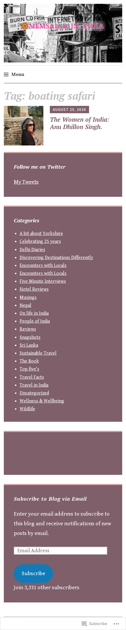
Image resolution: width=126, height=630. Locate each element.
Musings (28, 297)
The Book (29, 361)
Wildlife (27, 409)
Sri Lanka (29, 345)
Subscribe (33, 573)
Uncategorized (34, 393)
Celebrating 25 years (40, 241)
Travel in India (34, 385)
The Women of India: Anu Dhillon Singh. (79, 123)
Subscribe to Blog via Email (50, 498)
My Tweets (26, 182)
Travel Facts (32, 377)
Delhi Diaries (32, 250)
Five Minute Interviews (43, 281)
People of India (35, 321)
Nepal (25, 305)
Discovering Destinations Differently (56, 257)
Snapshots (30, 337)
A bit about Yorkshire (41, 233)
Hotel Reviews (34, 289)
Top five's (29, 369)
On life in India (34, 313)
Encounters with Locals (43, 265)
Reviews (28, 329)
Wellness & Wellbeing (42, 401)
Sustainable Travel (38, 353)
